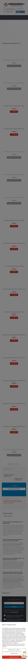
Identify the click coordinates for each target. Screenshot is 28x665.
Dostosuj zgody (14, 653)
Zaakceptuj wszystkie (14, 657)
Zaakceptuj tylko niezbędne (14, 649)
